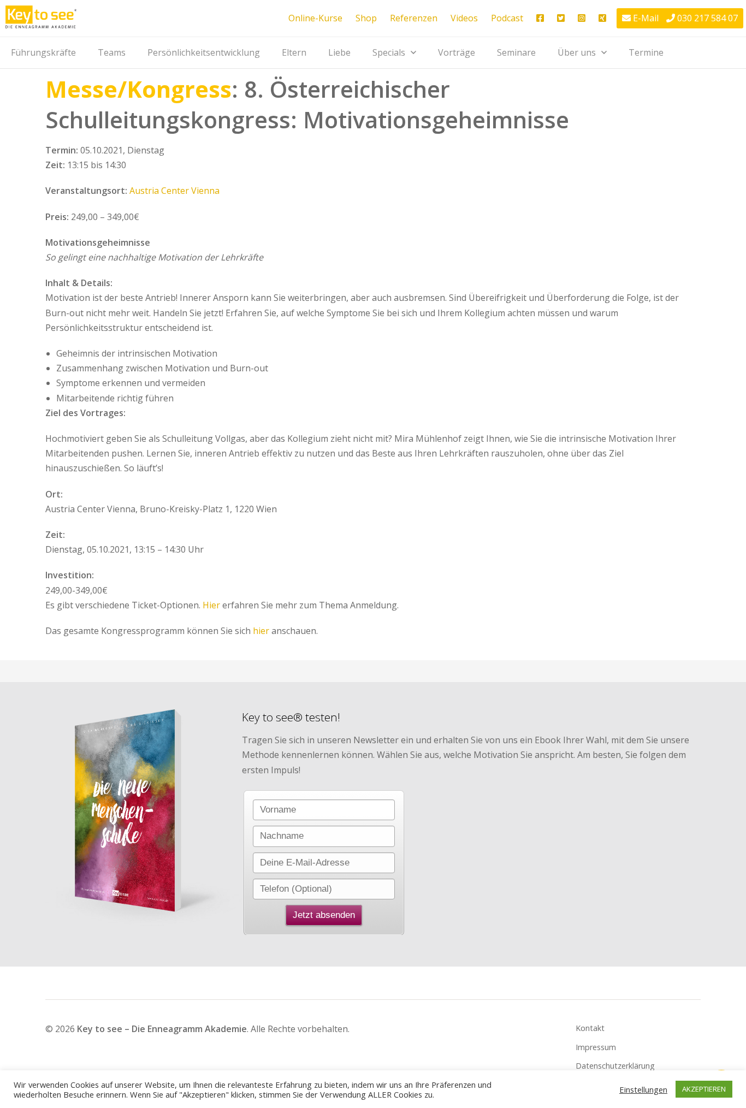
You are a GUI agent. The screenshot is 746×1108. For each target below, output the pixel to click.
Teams (112, 52)
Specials (388, 52)
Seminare (516, 52)
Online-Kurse (315, 18)
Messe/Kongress (138, 89)
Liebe (339, 52)
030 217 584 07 (707, 18)
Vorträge (456, 52)
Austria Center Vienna (174, 191)
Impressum (596, 1047)
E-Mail (646, 18)
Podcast (507, 18)
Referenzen (413, 18)
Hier (211, 605)
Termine (646, 52)
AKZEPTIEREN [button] (704, 1089)
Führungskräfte (43, 52)
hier (261, 631)
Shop (366, 18)
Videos (464, 18)
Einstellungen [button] (643, 1089)
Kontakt (590, 1028)
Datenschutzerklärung (615, 1065)
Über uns (577, 52)
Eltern (294, 52)
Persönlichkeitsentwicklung (203, 52)
